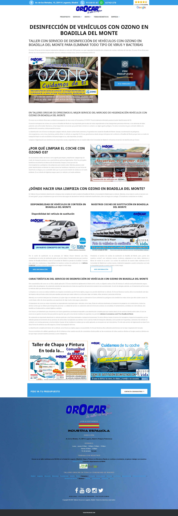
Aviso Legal (73, 496)
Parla (78, 476)
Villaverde (105, 479)
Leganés (40, 476)
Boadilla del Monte (71, 479)
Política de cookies (102, 496)
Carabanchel (96, 479)
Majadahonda (126, 476)
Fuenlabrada (64, 476)
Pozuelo (92, 476)
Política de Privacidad (86, 496)
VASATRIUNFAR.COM (89, 512)
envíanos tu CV (77, 462)
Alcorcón (47, 476)
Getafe (72, 476)
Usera (112, 479)
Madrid (33, 476)
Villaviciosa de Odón (139, 476)
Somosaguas (100, 476)
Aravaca (109, 476)
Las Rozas (117, 476)
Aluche (87, 479)
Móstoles (55, 476)
